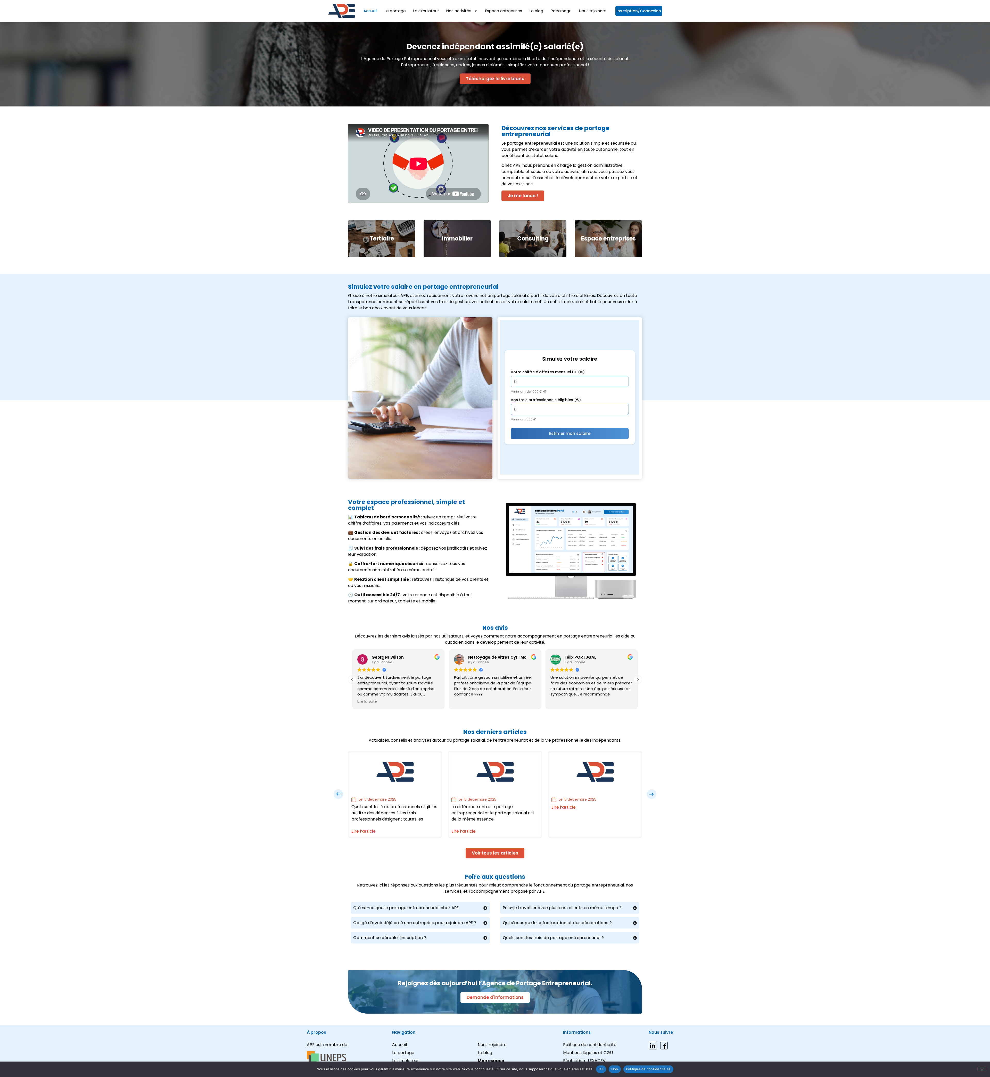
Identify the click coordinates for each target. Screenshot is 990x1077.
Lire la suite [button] (367, 701)
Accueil (370, 10)
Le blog (536, 10)
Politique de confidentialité (648, 1069)
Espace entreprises (503, 10)
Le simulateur (426, 10)
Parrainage (561, 10)
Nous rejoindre (592, 10)
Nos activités (458, 10)
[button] (638, 679)
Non (614, 1069)
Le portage (395, 10)
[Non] (981, 1069)
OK (601, 1069)
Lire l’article (363, 831)
